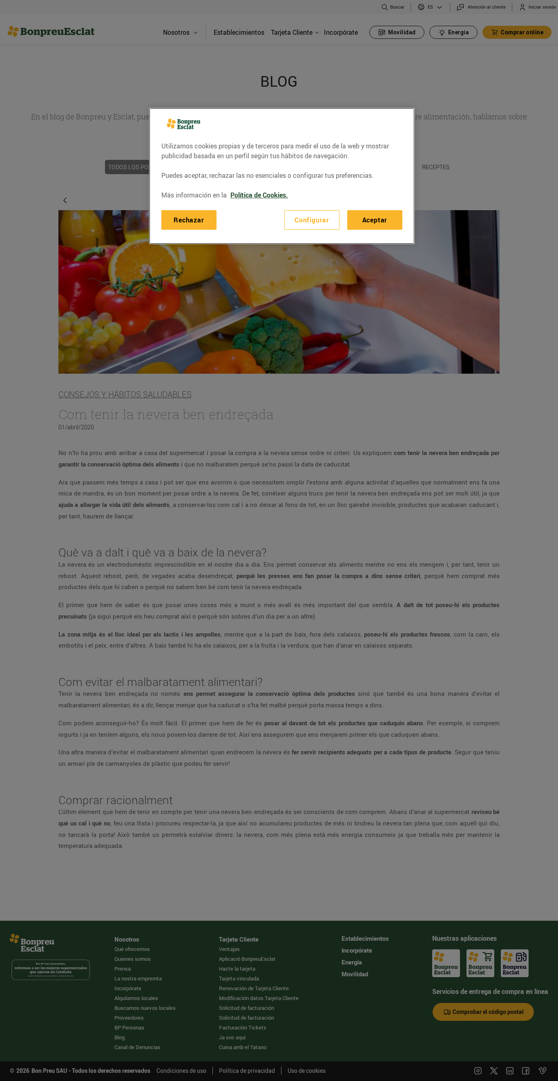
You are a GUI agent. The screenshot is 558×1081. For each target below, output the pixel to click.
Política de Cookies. (259, 195)
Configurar (312, 219)
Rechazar (189, 219)
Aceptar (375, 219)
